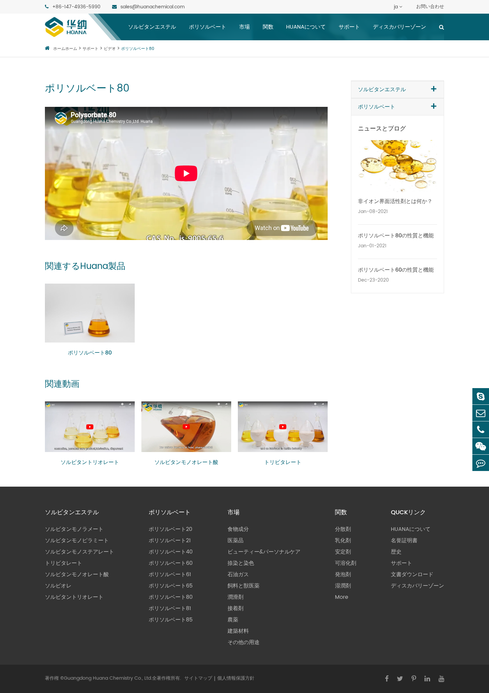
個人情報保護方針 (235, 678)
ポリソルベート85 (171, 619)
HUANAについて (306, 27)
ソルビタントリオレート (90, 462)
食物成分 (238, 529)
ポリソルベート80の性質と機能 (396, 235)
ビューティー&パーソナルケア (264, 552)
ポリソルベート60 (171, 563)
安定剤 (343, 552)
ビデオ (110, 49)
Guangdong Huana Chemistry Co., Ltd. (108, 678)
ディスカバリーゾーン (399, 27)
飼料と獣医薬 (243, 585)
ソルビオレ (58, 585)
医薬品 (236, 540)
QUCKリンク (408, 513)
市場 (244, 27)
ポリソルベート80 (137, 49)
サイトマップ (198, 678)
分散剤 (343, 529)
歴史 (396, 552)
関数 (268, 27)
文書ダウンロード (412, 574)
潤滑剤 (236, 597)
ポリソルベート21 (170, 540)
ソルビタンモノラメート (74, 529)
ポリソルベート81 (170, 608)
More (341, 597)
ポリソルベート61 (170, 574)
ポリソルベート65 (171, 585)
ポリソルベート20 (170, 529)
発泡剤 (343, 574)
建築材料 (238, 631)
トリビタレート (282, 462)
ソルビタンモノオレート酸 (186, 462)
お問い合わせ (430, 6)
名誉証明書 (404, 540)
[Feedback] (480, 463)
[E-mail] (480, 413)
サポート (349, 27)
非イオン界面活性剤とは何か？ (395, 201)
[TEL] (480, 429)
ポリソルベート (207, 27)
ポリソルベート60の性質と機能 (396, 270)
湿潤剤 (343, 585)
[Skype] (480, 396)
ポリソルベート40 (171, 552)
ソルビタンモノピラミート (77, 540)
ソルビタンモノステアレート (79, 552)
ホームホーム (65, 49)
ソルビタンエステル (152, 27)
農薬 (233, 619)
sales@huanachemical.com (152, 7)
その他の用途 (243, 642)
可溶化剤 (345, 563)
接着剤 (236, 608)
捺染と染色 (241, 563)
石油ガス (238, 574)
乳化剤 (343, 540)
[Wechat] (480, 446)
